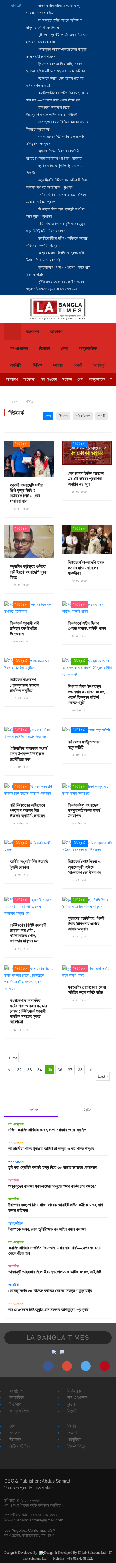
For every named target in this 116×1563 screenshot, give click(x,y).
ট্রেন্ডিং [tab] (86, 1109)
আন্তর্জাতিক (88, 348)
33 (29, 1069)
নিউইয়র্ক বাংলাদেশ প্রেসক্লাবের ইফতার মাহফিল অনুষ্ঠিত (24, 685)
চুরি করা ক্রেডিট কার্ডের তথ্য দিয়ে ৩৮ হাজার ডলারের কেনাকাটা (52, 1167)
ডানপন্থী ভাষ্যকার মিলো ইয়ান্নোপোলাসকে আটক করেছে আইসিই (54, 1272)
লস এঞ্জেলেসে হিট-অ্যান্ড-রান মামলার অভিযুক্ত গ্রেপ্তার (48, 1309)
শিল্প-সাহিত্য (76, 1446)
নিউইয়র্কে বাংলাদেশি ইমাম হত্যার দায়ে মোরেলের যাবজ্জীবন (86, 568)
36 (60, 1069)
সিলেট (72, 1411)
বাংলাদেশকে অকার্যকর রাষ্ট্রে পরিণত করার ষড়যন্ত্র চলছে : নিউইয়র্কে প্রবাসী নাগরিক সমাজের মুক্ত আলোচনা (28, 1011)
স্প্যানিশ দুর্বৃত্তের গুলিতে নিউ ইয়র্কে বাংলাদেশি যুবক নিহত (28, 571)
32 (19, 1069)
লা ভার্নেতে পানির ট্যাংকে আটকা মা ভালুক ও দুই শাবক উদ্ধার (51, 1148)
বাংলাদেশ (32, 331)
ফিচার (71, 1426)
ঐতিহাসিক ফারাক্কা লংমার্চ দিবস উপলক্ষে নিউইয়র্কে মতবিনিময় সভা (28, 753)
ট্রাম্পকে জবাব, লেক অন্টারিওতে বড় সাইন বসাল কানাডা (47, 1229)
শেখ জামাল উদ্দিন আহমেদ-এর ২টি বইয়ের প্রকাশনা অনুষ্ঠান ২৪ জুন (87, 478)
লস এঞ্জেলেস (19, 348)
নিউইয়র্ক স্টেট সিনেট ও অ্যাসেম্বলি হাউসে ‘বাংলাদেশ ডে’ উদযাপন (84, 867)
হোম (14, 401)
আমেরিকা (56, 331)
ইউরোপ (15, 1404)
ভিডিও (37, 365)
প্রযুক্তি (74, 1439)
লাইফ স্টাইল (19, 1446)
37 (70, 1069)
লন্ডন (71, 1404)
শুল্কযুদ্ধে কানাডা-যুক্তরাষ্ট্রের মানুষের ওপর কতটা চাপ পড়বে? (52, 1186)
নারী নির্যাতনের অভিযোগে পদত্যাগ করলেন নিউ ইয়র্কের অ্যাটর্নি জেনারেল (27, 810)
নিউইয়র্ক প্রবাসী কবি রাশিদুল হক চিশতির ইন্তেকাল (24, 628)
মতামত (58, 365)
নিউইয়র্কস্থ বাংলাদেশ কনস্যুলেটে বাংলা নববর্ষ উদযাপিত (84, 810)
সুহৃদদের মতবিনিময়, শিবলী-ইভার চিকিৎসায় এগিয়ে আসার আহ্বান (87, 923)
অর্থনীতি (15, 365)
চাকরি (78, 365)
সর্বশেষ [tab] (33, 1109)
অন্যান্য (99, 365)
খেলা (64, 348)
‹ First (11, 1058)
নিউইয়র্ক (30, 401)
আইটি (101, 416)
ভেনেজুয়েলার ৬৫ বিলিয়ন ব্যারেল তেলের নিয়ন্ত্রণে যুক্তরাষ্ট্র (50, 1290)
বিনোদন (44, 348)
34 (39, 1069)
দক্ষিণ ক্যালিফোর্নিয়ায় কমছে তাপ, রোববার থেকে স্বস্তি (47, 1130)
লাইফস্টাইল (82, 416)
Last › (103, 1076)
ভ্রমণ (72, 1433)
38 (80, 1069)
